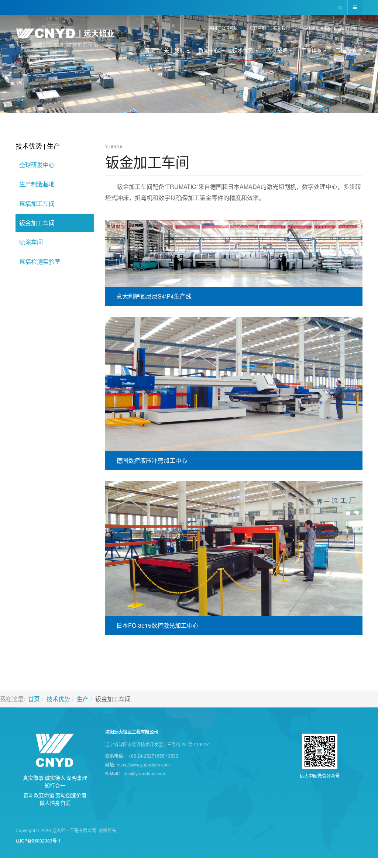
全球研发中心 (37, 165)
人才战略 (277, 50)
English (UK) (345, 28)
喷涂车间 (31, 242)
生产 (83, 699)
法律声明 (258, 28)
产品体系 (311, 50)
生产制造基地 (37, 184)
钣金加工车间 (147, 161)
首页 (150, 50)
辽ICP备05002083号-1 (38, 840)
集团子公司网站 (223, 28)
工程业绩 (347, 50)
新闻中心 (208, 50)
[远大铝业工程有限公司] (70, 38)
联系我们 (281, 28)
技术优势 (243, 50)
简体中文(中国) (316, 28)
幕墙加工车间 (37, 203)
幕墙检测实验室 (40, 261)
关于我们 (174, 50)
